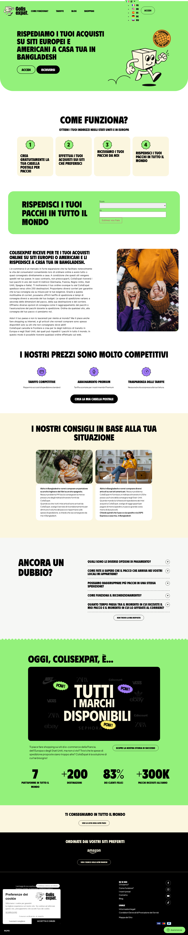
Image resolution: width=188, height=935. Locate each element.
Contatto (123, 895)
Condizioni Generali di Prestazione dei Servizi (139, 912)
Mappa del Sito (125, 917)
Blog (74, 10)
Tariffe (60, 10)
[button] (129, 561)
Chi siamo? (124, 884)
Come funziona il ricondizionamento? (114, 595)
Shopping (89, 10)
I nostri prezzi (124, 891)
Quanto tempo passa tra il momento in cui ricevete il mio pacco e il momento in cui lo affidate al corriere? (126, 606)
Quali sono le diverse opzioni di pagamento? (119, 561)
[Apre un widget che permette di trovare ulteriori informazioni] (174, 930)
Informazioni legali (127, 909)
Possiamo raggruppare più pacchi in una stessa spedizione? (122, 584)
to (101, 210)
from (102, 201)
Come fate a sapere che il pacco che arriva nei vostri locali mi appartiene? (125, 572)
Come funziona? (39, 10)
